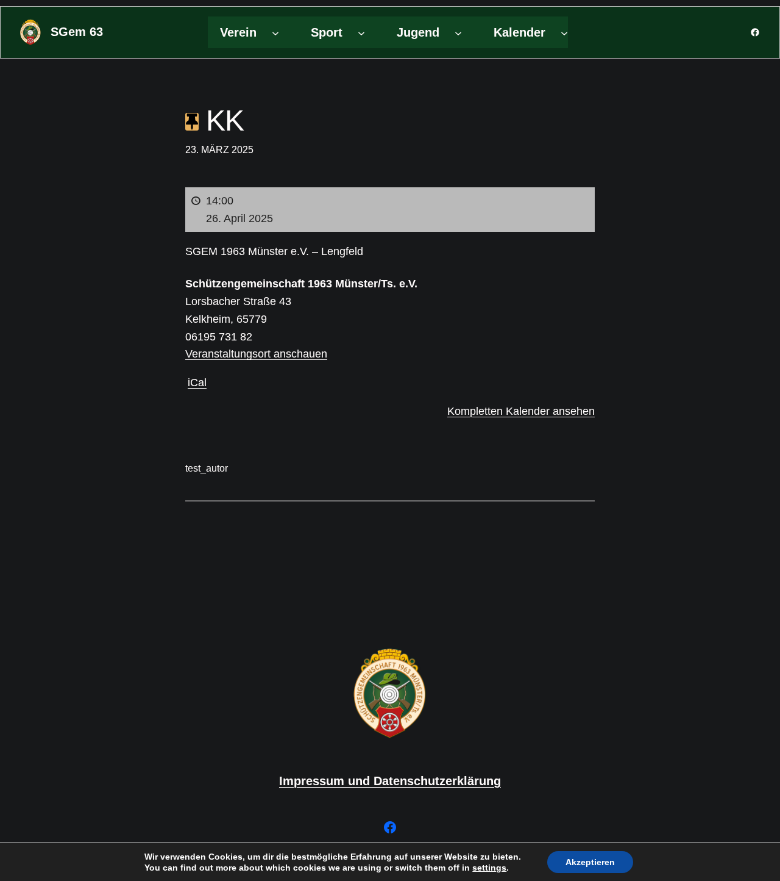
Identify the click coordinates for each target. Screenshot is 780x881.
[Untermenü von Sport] (361, 32)
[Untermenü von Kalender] (564, 32)
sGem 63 (77, 31)
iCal (197, 382)
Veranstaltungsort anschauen (256, 354)
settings (489, 867)
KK (221, 120)
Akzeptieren (590, 862)
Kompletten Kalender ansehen (521, 411)
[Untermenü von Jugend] (458, 32)
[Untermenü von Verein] (275, 32)
